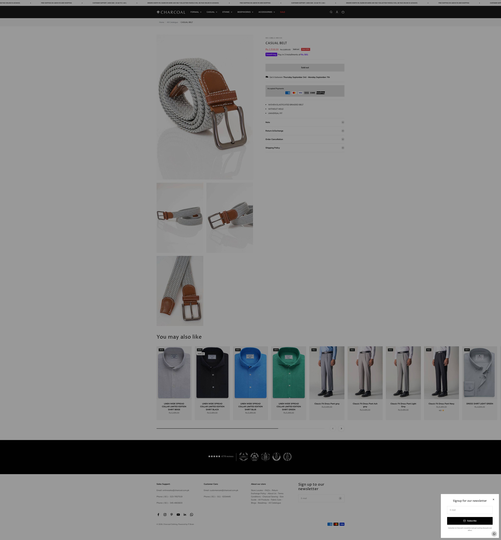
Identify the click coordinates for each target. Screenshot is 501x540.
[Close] (493, 499)
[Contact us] (494, 534)
